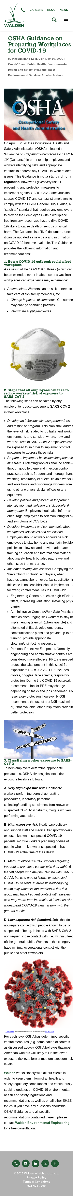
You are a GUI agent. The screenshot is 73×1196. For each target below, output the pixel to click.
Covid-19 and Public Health (27, 64)
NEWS (64, 10)
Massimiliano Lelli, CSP (28, 58)
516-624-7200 (36, 1185)
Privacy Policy (36, 1177)
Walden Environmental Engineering (42, 1123)
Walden (10, 1073)
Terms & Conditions (36, 1181)
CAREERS (36, 10)
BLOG (51, 10)
